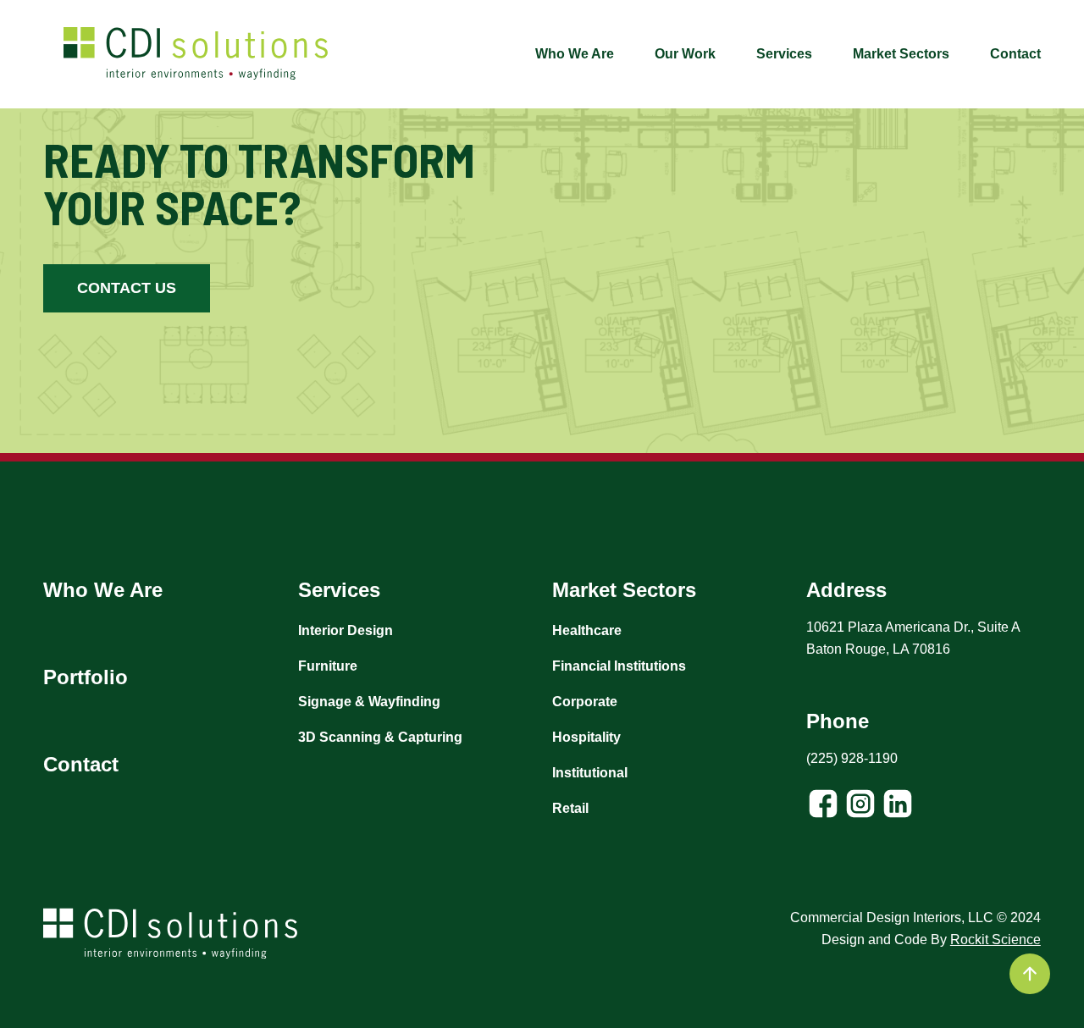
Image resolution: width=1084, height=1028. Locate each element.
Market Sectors (901, 54)
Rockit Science (995, 939)
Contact (1015, 54)
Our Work (685, 54)
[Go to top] (1029, 973)
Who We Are (574, 54)
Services (784, 54)
